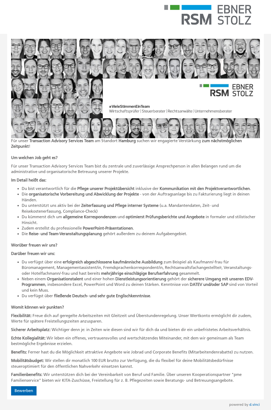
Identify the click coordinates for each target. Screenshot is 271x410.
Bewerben (24, 390)
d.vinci (254, 405)
